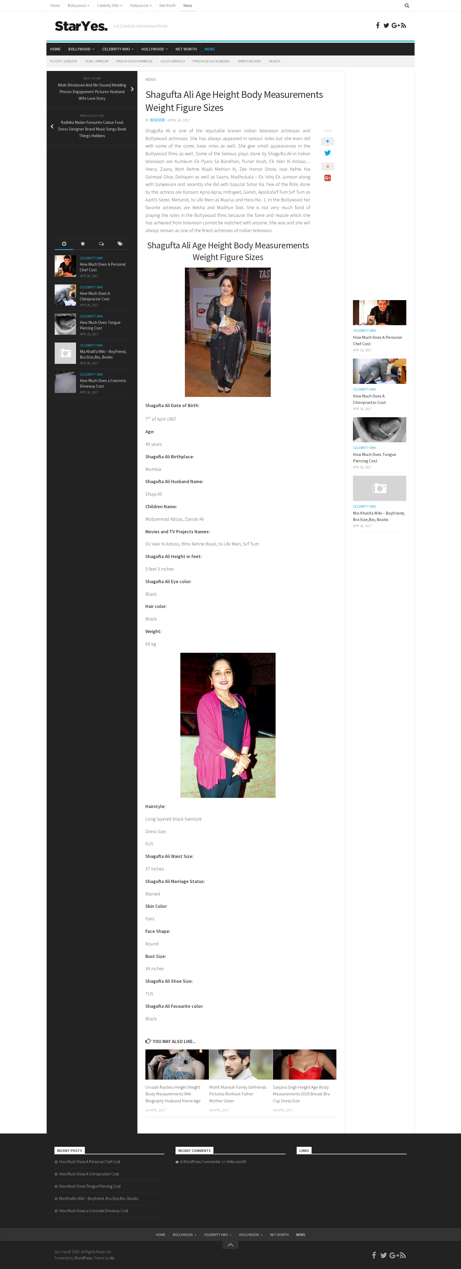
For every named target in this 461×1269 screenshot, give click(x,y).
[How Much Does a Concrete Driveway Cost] (65, 382)
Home (55, 5)
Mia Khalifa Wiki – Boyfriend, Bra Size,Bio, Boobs (98, 1198)
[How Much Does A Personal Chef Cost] (65, 266)
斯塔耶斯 (157, 120)
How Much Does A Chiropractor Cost (89, 1173)
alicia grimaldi (173, 61)
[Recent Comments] (101, 244)
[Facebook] (378, 25)
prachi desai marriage (134, 61)
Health (274, 61)
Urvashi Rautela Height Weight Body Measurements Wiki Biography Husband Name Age (173, 1094)
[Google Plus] (395, 25)
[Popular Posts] (82, 244)
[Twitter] (386, 25)
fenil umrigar (96, 61)
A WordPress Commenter (200, 1161)
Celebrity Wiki (108, 5)
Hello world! (236, 1161)
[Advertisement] (95, 187)
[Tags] (120, 244)
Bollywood (77, 5)
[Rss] (403, 25)
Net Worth (168, 5)
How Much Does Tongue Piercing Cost (90, 1186)
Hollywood (139, 5)
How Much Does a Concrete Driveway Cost (93, 1210)
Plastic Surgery (63, 61)
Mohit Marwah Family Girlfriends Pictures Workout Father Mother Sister (237, 1094)
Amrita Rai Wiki (249, 61)
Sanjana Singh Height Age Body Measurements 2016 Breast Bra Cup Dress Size (301, 1094)
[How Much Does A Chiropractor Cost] (65, 295)
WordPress (83, 1257)
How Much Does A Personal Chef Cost (89, 1161)
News (188, 5)
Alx (112, 1257)
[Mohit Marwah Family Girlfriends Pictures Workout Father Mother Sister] (241, 1064)
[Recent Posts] (64, 244)
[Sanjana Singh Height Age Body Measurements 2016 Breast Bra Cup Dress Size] (304, 1064)
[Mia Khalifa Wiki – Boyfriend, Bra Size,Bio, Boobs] (65, 353)
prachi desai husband (211, 61)
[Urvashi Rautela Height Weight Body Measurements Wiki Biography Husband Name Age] (177, 1064)
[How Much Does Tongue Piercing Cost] (65, 324)
